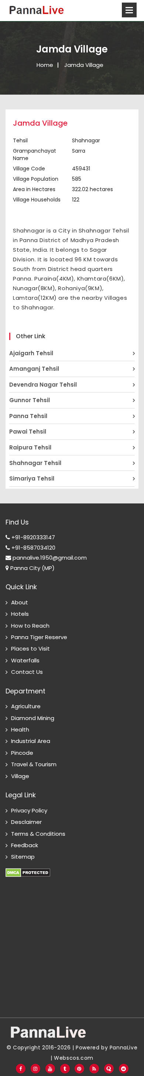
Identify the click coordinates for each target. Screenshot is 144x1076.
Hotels (20, 614)
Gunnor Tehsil (29, 400)
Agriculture (26, 706)
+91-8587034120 (32, 547)
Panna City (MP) (32, 568)
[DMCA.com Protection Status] (28, 868)
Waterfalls (25, 660)
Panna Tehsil (28, 416)
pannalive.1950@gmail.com (49, 557)
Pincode (22, 753)
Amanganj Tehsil (34, 369)
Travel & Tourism (33, 764)
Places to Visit (30, 648)
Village (20, 776)
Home (45, 65)
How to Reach (30, 625)
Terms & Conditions (38, 834)
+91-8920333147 (32, 537)
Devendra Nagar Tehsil (43, 384)
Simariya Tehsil (31, 478)
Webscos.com (73, 1058)
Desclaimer (26, 822)
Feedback (24, 845)
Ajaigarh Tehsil (31, 353)
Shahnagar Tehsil (35, 463)
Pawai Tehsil (27, 431)
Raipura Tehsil (30, 447)
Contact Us (27, 672)
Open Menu (129, 10)
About (19, 602)
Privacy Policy (29, 810)
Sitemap (23, 857)
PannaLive (123, 1047)
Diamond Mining (32, 718)
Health (20, 729)
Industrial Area (30, 741)
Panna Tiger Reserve (39, 637)
